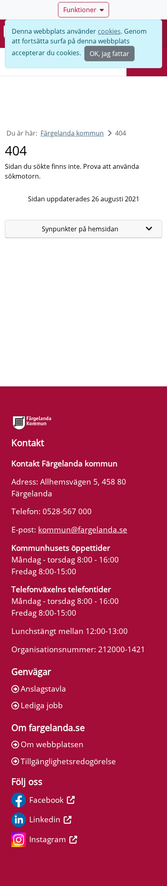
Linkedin (44, 819)
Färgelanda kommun (72, 133)
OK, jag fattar (109, 53)
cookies (109, 31)
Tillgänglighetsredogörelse (68, 761)
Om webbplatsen (52, 744)
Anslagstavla (43, 688)
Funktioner (79, 9)
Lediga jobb (42, 705)
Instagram (47, 839)
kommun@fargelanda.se (82, 529)
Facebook (46, 799)
